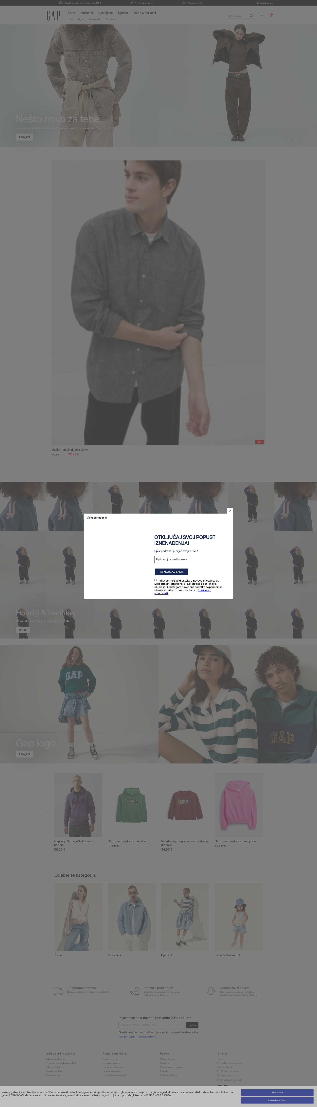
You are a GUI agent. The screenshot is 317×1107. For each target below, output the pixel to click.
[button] (230, 511)
